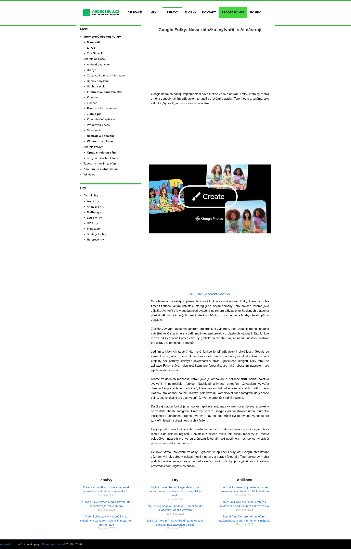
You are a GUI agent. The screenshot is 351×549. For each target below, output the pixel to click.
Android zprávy (93, 146)
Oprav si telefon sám (101, 152)
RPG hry (92, 223)
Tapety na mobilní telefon (99, 163)
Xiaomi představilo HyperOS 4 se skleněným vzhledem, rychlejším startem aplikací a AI (106, 520)
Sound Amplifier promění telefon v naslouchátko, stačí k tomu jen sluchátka (244, 518)
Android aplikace (94, 58)
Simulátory (94, 228)
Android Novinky (217, 294)
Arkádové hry (95, 206)
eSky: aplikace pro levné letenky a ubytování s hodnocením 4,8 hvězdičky (244, 504)
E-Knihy (190, 12)
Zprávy (172, 12)
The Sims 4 (94, 53)
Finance (92, 103)
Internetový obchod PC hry (102, 36)
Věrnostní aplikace (100, 141)
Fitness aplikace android (102, 108)
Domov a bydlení (98, 81)
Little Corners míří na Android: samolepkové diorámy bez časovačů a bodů (175, 522)
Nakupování (94, 130)
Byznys (91, 70)
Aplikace (134, 12)
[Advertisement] (210, 61)
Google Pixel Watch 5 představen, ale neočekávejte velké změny (106, 504)
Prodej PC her (233, 12)
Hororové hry (95, 239)
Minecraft (93, 42)
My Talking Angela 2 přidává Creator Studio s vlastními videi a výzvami (175, 508)
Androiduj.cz (8, 544)
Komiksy (92, 97)
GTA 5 (91, 47)
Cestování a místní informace (106, 75)
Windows (89, 174)
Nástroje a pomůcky (101, 135)
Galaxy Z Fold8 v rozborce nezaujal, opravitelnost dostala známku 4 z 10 (106, 489)
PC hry (255, 12)
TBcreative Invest (51, 544)
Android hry (90, 195)
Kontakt (209, 12)
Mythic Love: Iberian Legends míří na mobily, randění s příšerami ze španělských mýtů (175, 491)
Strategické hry (96, 234)
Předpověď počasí (98, 124)
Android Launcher (98, 64)
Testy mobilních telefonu (102, 158)
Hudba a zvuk (96, 86)
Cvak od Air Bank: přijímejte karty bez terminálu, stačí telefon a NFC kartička (244, 489)
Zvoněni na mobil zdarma (100, 169)
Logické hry (94, 217)
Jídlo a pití (94, 113)
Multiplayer (94, 212)
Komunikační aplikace (101, 119)
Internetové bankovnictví (104, 92)
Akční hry (93, 201)
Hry (153, 12)
